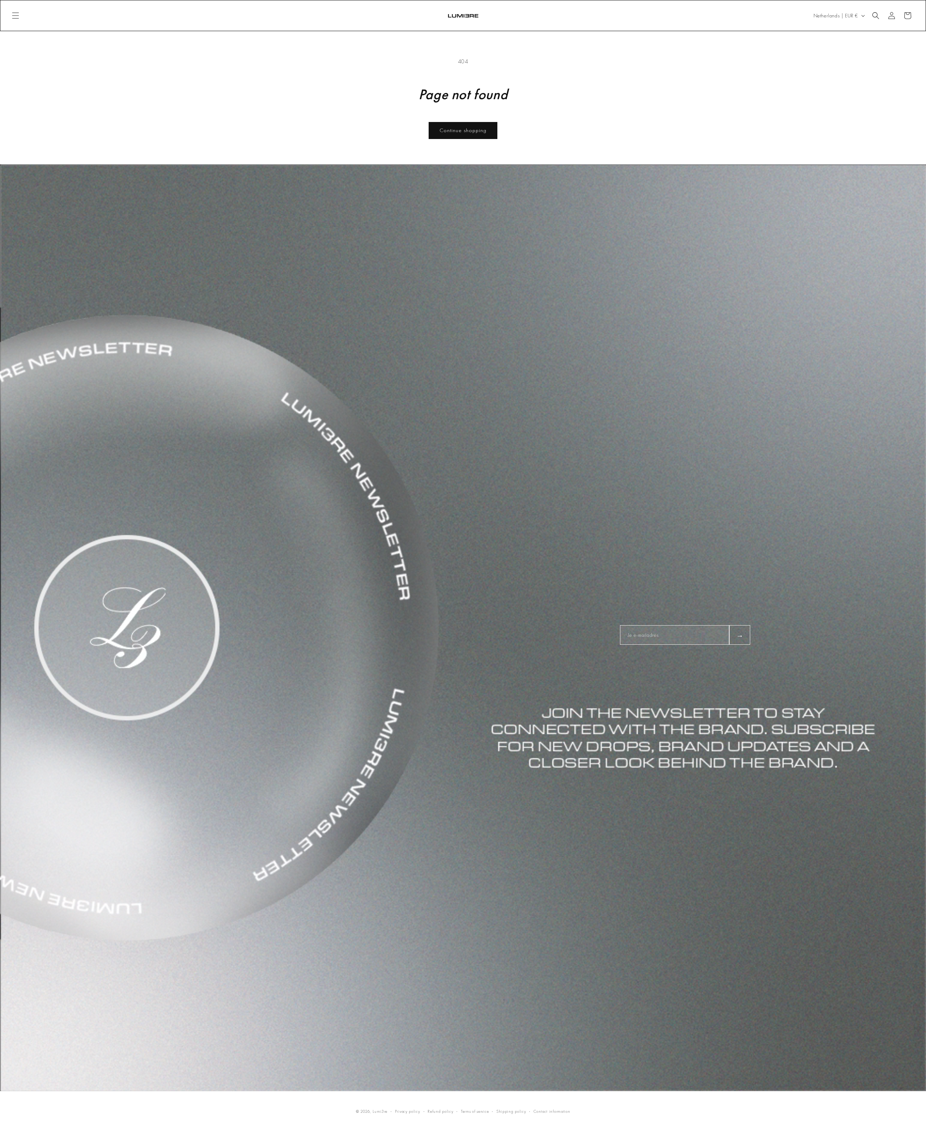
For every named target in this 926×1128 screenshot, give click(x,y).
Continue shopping (463, 130)
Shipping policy (511, 1111)
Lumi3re (380, 1111)
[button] (16, 16)
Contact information (552, 1111)
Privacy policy (407, 1111)
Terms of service (475, 1111)
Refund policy (440, 1111)
